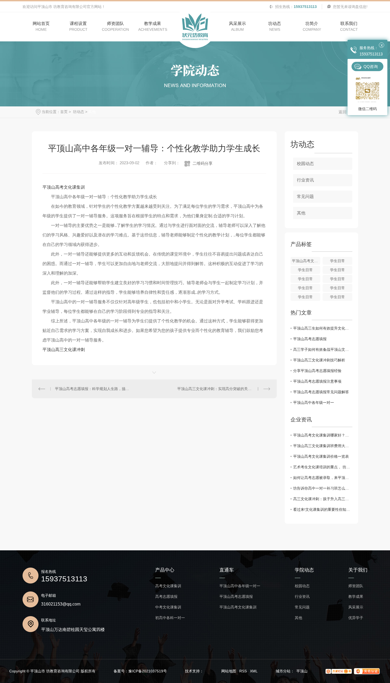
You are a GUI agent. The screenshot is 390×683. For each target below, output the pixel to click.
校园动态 (305, 163)
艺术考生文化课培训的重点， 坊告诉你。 (322, 467)
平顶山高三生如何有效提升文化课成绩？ (322, 328)
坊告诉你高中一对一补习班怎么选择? (322, 488)
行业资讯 (305, 180)
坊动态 (78, 112)
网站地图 (228, 671)
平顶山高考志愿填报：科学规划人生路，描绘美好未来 (93, 389)
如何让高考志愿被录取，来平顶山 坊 (322, 477)
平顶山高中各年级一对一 (313, 402)
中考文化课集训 (168, 607)
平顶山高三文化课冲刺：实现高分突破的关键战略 (218, 389)
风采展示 (355, 607)
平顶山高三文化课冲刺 (63, 349)
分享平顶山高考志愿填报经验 (317, 371)
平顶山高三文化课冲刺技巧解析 (319, 360)
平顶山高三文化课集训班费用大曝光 (322, 446)
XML (254, 671)
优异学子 (355, 618)
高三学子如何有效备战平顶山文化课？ (322, 349)
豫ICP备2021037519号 (147, 671)
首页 (64, 112)
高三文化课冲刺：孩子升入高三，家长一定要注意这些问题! (322, 499)
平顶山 (301, 671)
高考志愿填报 (166, 597)
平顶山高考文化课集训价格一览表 (321, 456)
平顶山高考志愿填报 (310, 339)
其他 (92, 112)
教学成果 (355, 597)
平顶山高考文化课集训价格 (306, 261)
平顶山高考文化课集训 (63, 187)
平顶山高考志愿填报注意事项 (317, 381)
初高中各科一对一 (170, 618)
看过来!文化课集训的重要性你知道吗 (322, 509)
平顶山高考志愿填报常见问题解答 (321, 392)
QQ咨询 (370, 66)
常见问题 (305, 196)
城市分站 (283, 671)
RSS (243, 671)
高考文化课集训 (168, 586)
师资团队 (355, 586)
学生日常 (337, 261)
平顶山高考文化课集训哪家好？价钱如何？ (322, 435)
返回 (342, 112)
